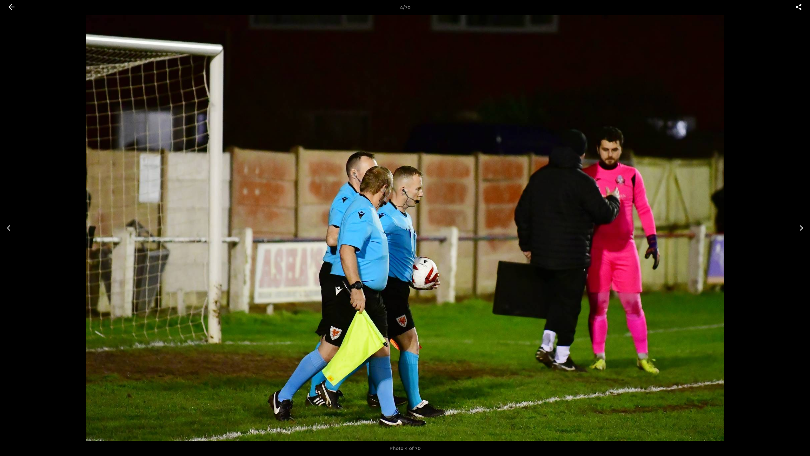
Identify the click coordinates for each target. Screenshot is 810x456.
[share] (798, 7)
